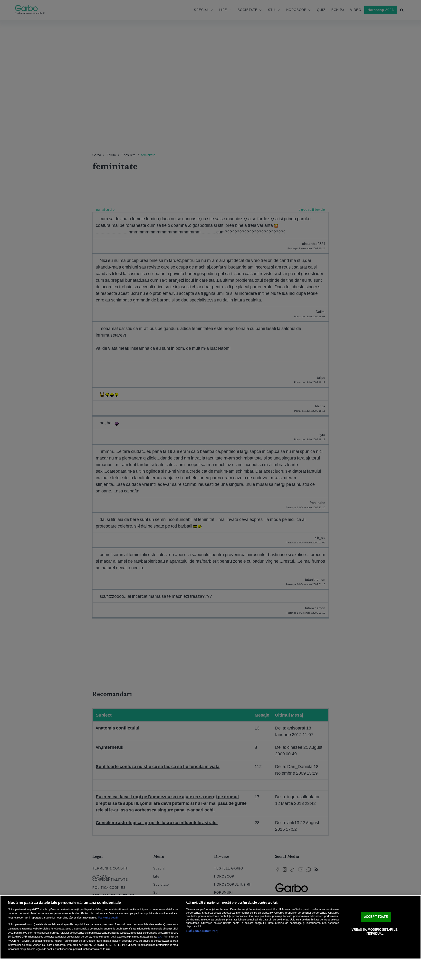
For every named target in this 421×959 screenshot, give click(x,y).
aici (160, 936)
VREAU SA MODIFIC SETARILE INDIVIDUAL (375, 932)
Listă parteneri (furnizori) (202, 931)
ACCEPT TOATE (376, 917)
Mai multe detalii (108, 917)
